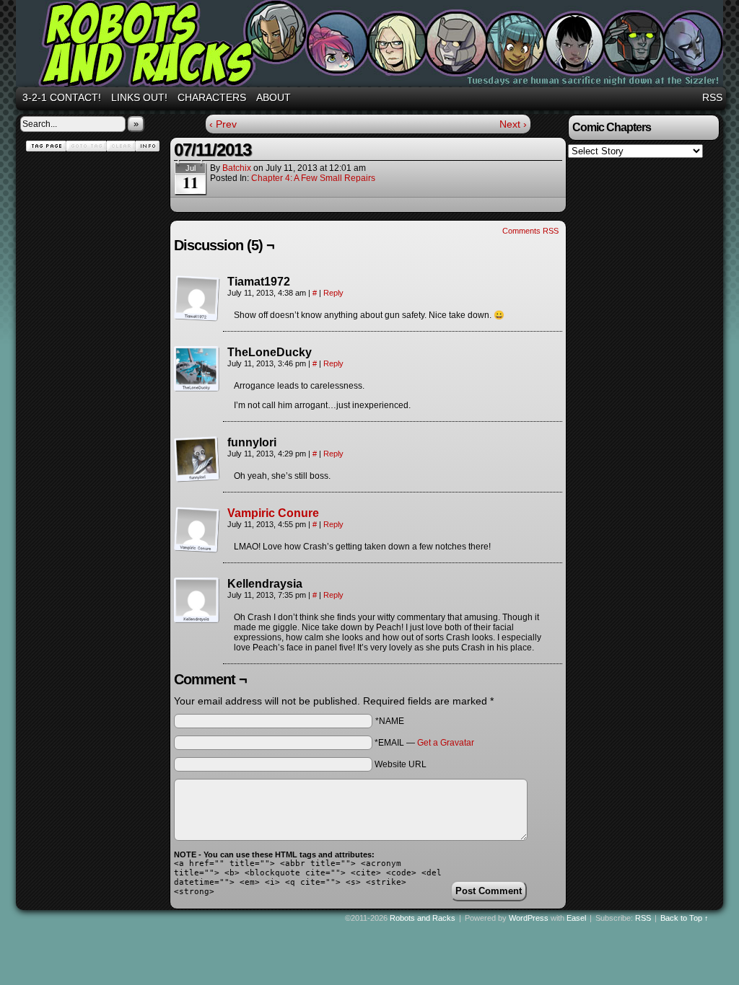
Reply (333, 292)
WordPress (528, 918)
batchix (236, 168)
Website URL (401, 764)
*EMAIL (424, 743)
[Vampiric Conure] (197, 549)
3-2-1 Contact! (61, 97)
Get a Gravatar (445, 743)
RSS (712, 97)
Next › (513, 124)
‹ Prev (223, 124)
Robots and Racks (371, 45)
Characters (212, 97)
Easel (576, 918)
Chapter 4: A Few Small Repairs (313, 178)
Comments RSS (530, 230)
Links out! (139, 97)
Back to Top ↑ (684, 918)
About (273, 97)
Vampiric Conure (273, 513)
